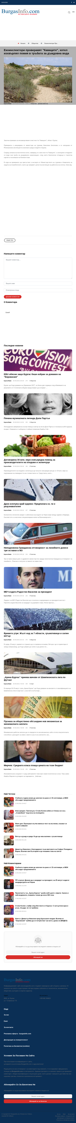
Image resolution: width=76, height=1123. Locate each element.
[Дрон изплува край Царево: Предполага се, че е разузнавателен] (38, 490)
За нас (6, 1015)
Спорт (32, 684)
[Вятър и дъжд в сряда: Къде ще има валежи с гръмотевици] (9, 840)
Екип (6, 1021)
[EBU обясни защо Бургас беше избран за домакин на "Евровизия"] (38, 360)
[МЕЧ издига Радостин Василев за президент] (38, 578)
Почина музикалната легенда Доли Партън (27, 418)
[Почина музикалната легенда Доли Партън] (38, 404)
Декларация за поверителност (16, 1040)
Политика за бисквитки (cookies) (16, 1046)
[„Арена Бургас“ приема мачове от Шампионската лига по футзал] (38, 663)
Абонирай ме (38, 957)
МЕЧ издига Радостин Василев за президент (28, 592)
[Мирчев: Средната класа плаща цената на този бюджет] (38, 751)
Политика (33, 466)
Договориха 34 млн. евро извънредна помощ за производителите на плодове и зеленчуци (29, 461)
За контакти (8, 1027)
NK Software (10, 1116)
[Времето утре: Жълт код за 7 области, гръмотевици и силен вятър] (38, 619)
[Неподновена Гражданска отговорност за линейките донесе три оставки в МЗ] (38, 534)
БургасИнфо (7, 103)
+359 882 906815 (45, 998)
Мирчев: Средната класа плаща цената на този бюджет (33, 765)
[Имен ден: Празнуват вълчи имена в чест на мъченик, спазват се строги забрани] (9, 828)
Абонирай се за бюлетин (38, 1101)
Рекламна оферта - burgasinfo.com (17, 1034)
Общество (34, 103)
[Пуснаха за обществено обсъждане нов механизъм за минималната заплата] (38, 707)
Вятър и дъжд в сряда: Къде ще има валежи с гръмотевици (38, 836)
